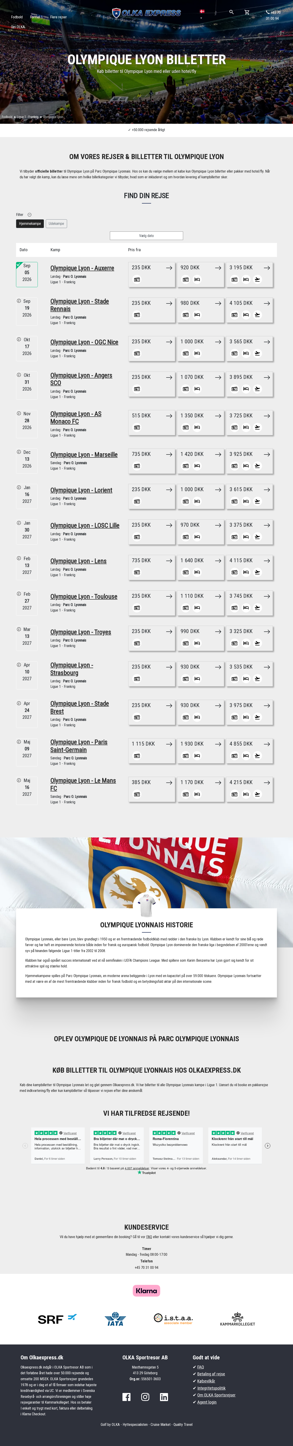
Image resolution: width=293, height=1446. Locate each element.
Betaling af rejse (211, 1374)
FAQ (149, 1237)
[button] (202, 14)
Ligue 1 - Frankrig (27, 117)
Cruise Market (161, 1424)
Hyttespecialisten (135, 1424)
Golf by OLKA (110, 1424)
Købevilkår (206, 1381)
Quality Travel (183, 1424)
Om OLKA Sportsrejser (216, 1395)
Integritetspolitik (211, 1388)
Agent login (207, 1402)
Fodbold (7, 117)
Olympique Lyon (53, 117)
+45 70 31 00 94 (273, 15)
